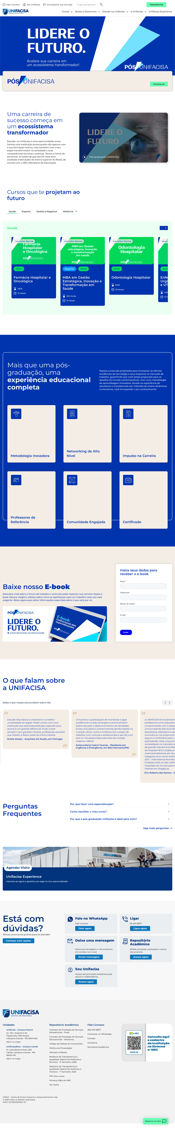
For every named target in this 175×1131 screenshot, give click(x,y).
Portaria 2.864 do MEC (60, 1080)
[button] (166, 228)
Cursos (65, 11)
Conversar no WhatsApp (100, 1034)
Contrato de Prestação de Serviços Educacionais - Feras (66, 1031)
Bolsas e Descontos (86, 11)
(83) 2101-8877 (94, 1030)
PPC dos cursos (56, 1076)
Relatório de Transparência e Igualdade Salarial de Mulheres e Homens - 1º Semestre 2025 (65, 1069)
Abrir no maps (13, 1042)
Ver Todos (54, 1085)
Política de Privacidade (60, 1048)
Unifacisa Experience (160, 11)
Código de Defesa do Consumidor (66, 1044)
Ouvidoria (92, 1043)
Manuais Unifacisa (58, 1052)
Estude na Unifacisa (114, 11)
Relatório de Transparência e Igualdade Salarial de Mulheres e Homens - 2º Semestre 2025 (65, 1059)
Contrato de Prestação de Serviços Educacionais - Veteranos (66, 1038)
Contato (91, 1038)
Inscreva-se (156, 4)
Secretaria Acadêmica (98, 1047)
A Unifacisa (137, 11)
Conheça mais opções (18, 940)
